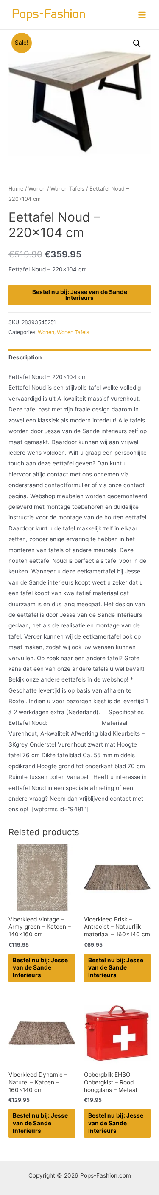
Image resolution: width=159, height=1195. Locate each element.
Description (25, 357)
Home (15, 188)
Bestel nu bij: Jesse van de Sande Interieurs (79, 294)
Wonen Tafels (67, 188)
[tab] (79, 357)
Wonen (36, 188)
